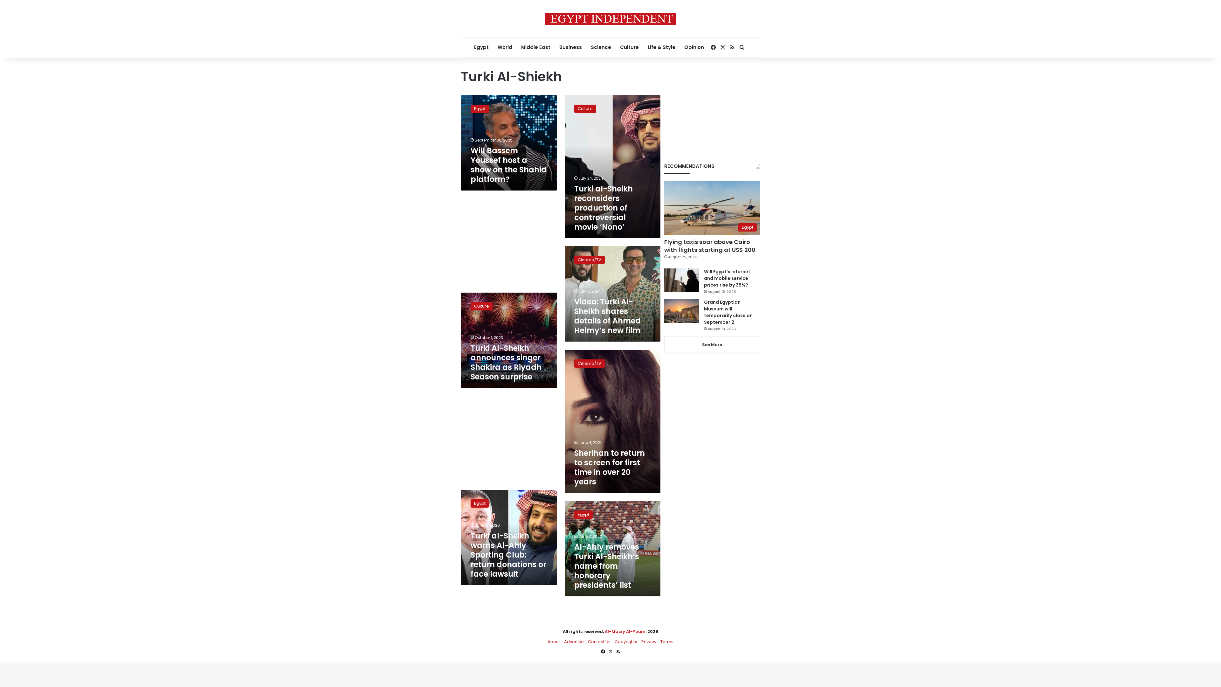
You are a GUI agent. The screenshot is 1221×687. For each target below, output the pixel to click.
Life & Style (661, 47)
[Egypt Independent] (610, 19)
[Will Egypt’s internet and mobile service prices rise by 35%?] (681, 280)
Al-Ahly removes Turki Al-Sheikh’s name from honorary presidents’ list (606, 566)
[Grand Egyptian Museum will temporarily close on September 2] (681, 311)
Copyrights (626, 642)
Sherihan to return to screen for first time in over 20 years (609, 467)
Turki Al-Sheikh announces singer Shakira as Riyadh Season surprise (506, 362)
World (505, 47)
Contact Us (599, 642)
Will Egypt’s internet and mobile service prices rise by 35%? (727, 278)
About (554, 642)
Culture (629, 47)
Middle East (535, 47)
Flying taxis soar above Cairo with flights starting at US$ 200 (709, 246)
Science (601, 47)
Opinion (694, 47)
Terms (666, 642)
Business (570, 47)
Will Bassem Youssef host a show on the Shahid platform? (509, 164)
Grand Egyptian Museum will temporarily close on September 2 (728, 312)
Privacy (648, 642)
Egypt (481, 47)
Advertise (574, 642)
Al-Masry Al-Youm (625, 631)
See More (712, 345)
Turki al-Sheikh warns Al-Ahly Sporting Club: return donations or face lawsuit (508, 555)
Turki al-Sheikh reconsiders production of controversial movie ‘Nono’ (603, 208)
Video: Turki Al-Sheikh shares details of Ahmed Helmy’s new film (607, 316)
